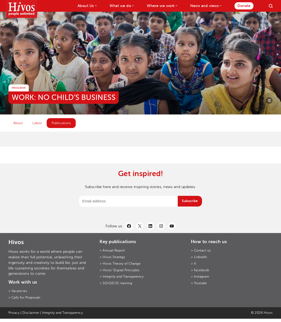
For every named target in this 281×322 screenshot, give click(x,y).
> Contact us (201, 250)
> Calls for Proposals (24, 297)
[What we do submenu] (132, 5)
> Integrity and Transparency (122, 276)
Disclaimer (30, 313)
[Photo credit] (269, 100)
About (18, 123)
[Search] (271, 6)
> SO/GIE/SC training (116, 283)
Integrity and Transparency (62, 313)
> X (193, 263)
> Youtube (199, 283)
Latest (37, 123)
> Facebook (200, 270)
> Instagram (200, 276)
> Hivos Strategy (112, 257)
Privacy (14, 313)
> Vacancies (17, 291)
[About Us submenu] (95, 5)
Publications (61, 123)
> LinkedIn (199, 257)
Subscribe (190, 201)
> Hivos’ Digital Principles (120, 270)
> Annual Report (112, 250)
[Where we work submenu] (176, 5)
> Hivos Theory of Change (120, 263)
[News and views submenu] (220, 5)
